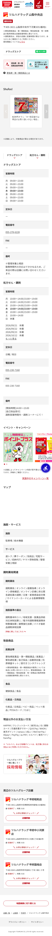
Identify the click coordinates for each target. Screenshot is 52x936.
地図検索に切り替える (26, 903)
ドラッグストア (14, 155)
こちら (22, 41)
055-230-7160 (13, 370)
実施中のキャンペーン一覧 (35, 478)
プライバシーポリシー (17, 922)
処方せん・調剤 (37, 155)
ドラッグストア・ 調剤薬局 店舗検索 (19, 4)
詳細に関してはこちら (15, 631)
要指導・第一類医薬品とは (18, 72)
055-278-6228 (13, 232)
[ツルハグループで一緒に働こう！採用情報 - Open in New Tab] (26, 764)
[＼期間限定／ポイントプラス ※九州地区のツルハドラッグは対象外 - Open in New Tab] (18, 434)
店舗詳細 (26, 818)
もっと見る (11, 338)
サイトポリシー (37, 922)
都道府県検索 (38, 6)
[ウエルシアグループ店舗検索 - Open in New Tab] (29, 3)
